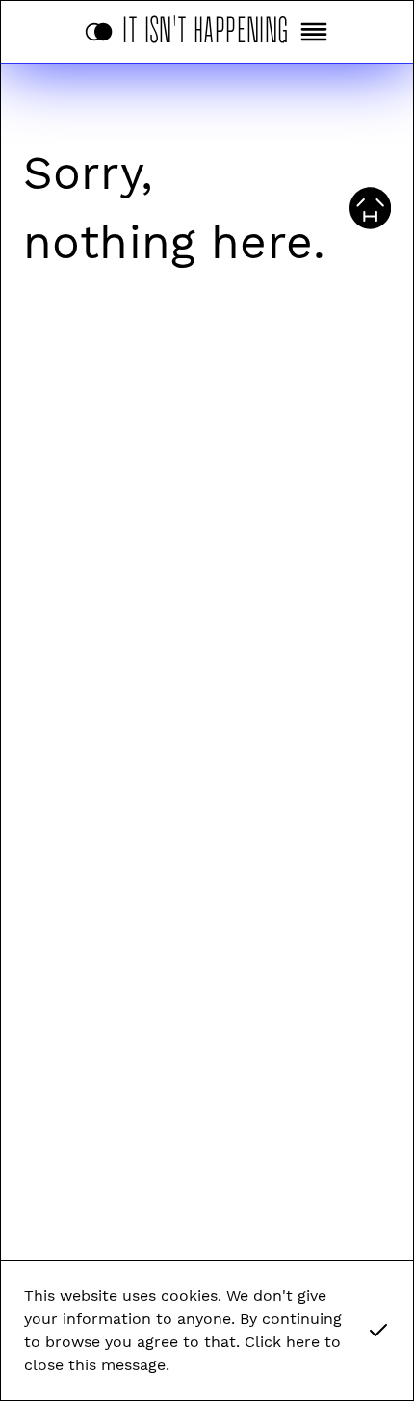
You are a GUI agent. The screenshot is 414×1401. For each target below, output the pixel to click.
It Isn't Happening (206, 26)
